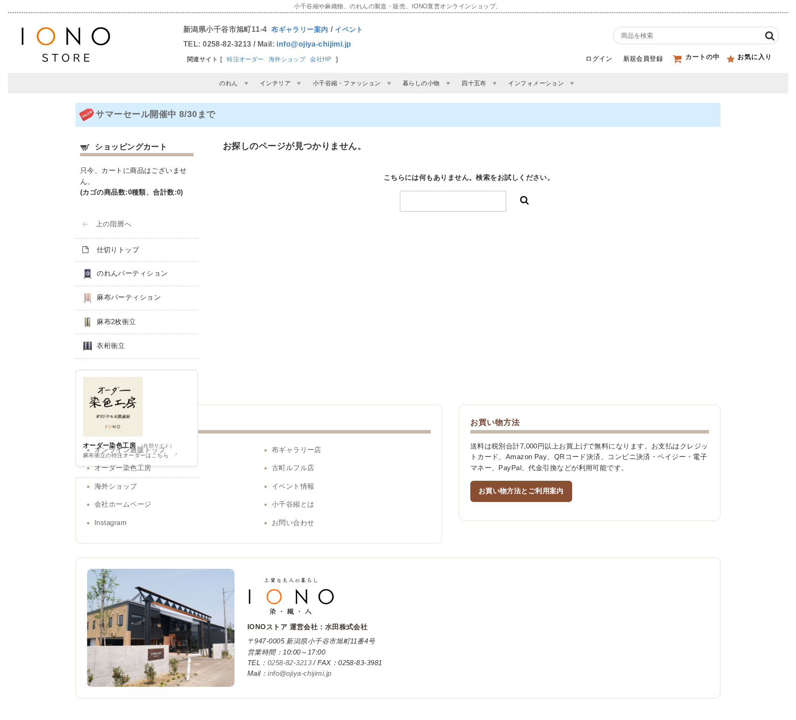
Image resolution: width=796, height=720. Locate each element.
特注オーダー (245, 59)
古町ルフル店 (293, 468)
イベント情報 (293, 486)
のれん (228, 83)
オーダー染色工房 (123, 468)
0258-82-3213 (289, 663)
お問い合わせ (293, 522)
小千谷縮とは (293, 504)
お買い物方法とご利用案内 (521, 491)
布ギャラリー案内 (299, 29)
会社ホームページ (123, 504)
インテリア (275, 83)
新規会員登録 (643, 58)
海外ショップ (287, 59)
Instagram (110, 522)
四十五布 (474, 83)
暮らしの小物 (421, 83)
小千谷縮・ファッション (347, 83)
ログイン (598, 58)
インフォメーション (536, 83)
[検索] (770, 35)
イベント (349, 29)
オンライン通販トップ (129, 450)
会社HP (320, 59)
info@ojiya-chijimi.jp (313, 44)
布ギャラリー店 (297, 450)
